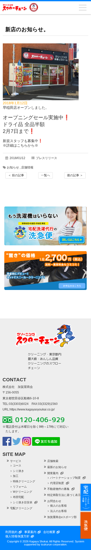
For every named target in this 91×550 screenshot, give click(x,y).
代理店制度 (57, 483)
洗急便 (85, 525)
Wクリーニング (22, 491)
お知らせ (13, 167)
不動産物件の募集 (58, 488)
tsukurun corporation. (54, 544)
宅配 (85, 497)
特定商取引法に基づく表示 (64, 494)
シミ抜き (18, 470)
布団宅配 (18, 497)
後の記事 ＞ (75, 175)
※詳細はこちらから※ (20, 145)
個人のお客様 (58, 505)
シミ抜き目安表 (22, 502)
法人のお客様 (58, 510)
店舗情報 (27, 167)
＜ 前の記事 (16, 175)
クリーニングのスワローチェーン (15, 7)
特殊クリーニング (24, 481)
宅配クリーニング (21, 508)
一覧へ (45, 175)
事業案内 (30, 532)
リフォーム (20, 486)
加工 (15, 475)
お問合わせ (54, 501)
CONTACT (14, 379)
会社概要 (49, 532)
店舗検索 (52, 460)
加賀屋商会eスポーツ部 (62, 517)
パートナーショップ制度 (65, 477)
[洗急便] (45, 244)
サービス (15, 460)
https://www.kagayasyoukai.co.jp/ (32, 409)
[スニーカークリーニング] (45, 289)
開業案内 (52, 473)
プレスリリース (46, 158)
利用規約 (11, 532)
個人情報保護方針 (17, 536)
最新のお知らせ (57, 467)
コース (17, 465)
